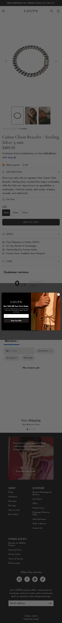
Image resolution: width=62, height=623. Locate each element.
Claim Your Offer (16, 321)
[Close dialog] (58, 294)
